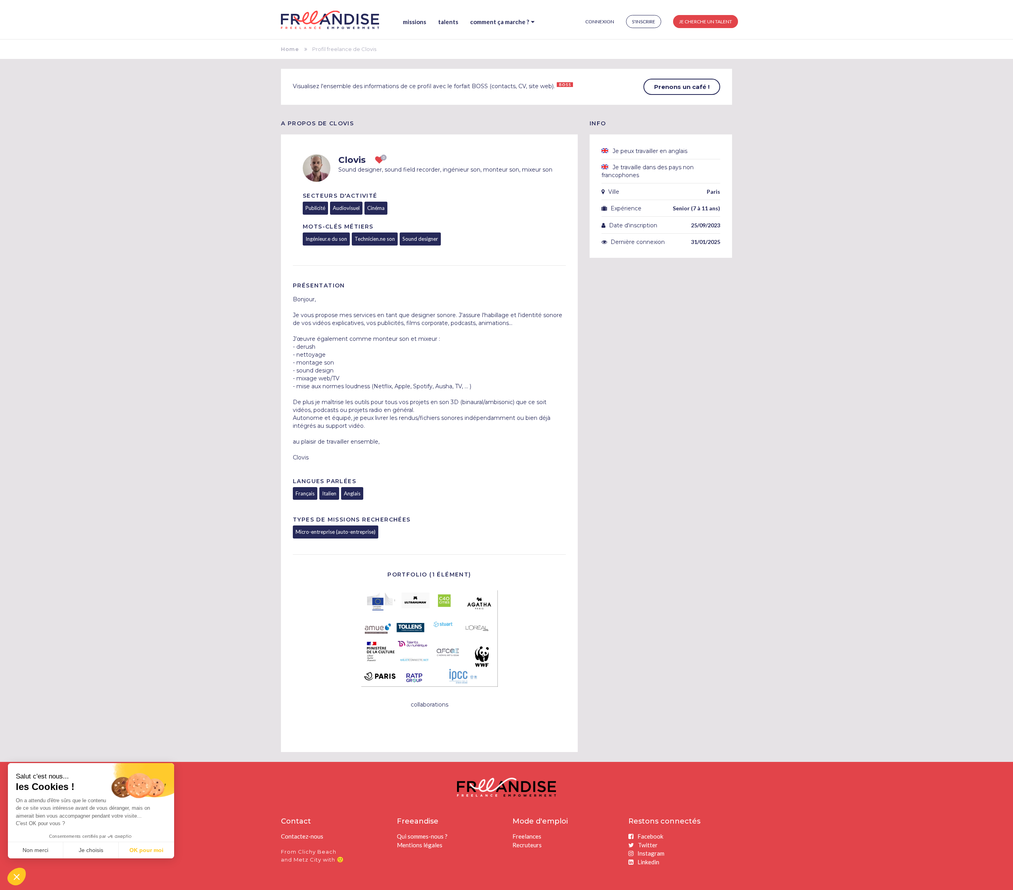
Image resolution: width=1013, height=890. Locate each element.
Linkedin (648, 861)
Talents (448, 21)
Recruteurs (527, 844)
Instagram (650, 853)
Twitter (648, 844)
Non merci (35, 850)
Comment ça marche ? (499, 21)
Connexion (599, 22)
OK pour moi (146, 850)
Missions (414, 21)
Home (290, 49)
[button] (16, 876)
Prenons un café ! (681, 87)
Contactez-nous (302, 836)
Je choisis (91, 850)
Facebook (650, 836)
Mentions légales (419, 844)
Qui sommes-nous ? (422, 836)
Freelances (526, 836)
